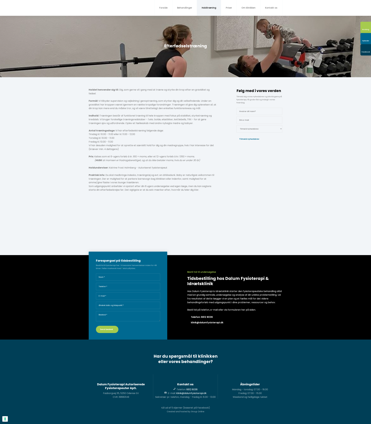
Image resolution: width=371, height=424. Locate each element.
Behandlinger (184, 7)
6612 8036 (192, 389)
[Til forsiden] (105, 7)
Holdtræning (209, 7)
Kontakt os (271, 7)
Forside (163, 7)
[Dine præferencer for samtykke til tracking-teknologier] (5, 419)
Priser (229, 7)
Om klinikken (248, 7)
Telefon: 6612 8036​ (202, 317)
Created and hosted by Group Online (185, 411)
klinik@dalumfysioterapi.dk (207, 322)
